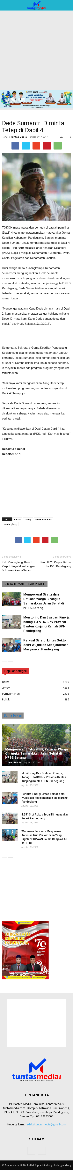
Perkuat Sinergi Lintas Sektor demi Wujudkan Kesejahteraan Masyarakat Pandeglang (45, 644)
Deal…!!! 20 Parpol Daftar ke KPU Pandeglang (55, 564)
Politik (6, 699)
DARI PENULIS (37, 584)
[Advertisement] (36, 51)
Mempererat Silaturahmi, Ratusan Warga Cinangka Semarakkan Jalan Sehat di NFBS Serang (36, 753)
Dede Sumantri (43, 519)
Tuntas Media (19, 136)
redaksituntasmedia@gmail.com (46, 1124)
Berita (17, 519)
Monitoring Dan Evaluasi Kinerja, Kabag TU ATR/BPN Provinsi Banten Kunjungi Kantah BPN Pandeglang (43, 777)
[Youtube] (42, 1151)
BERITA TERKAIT (14, 584)
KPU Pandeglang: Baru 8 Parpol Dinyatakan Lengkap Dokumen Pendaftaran (19, 566)
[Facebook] (31, 1151)
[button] (67, 5)
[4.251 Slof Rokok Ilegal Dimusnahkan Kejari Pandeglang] (10, 818)
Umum (6, 688)
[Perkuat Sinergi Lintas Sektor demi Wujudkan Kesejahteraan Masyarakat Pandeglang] (11, 645)
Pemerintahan (11, 693)
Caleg (28, 519)
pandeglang (10, 524)
